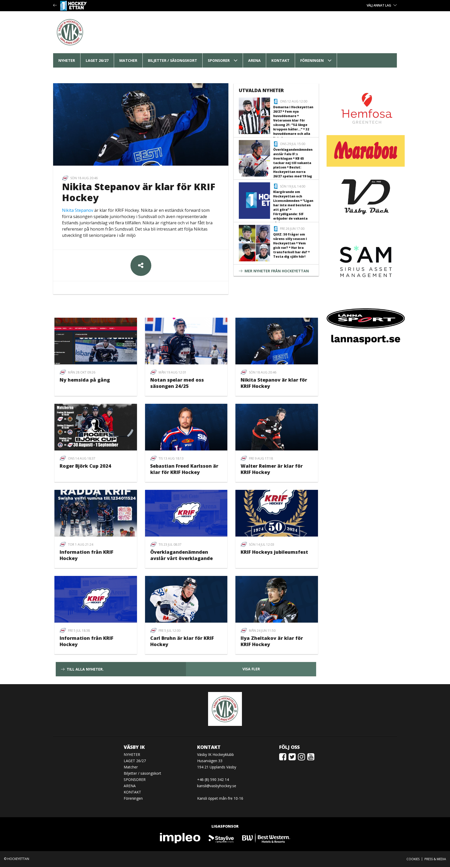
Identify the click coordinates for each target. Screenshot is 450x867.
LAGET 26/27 (97, 60)
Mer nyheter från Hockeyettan (277, 270)
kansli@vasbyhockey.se (216, 785)
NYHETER (66, 60)
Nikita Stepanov (77, 210)
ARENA (254, 60)
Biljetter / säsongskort (172, 60)
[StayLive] (221, 837)
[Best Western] (266, 837)
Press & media (435, 859)
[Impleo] (180, 837)
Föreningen (312, 60)
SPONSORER (219, 60)
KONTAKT (280, 60)
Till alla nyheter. (85, 669)
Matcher (128, 60)
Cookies (413, 859)
